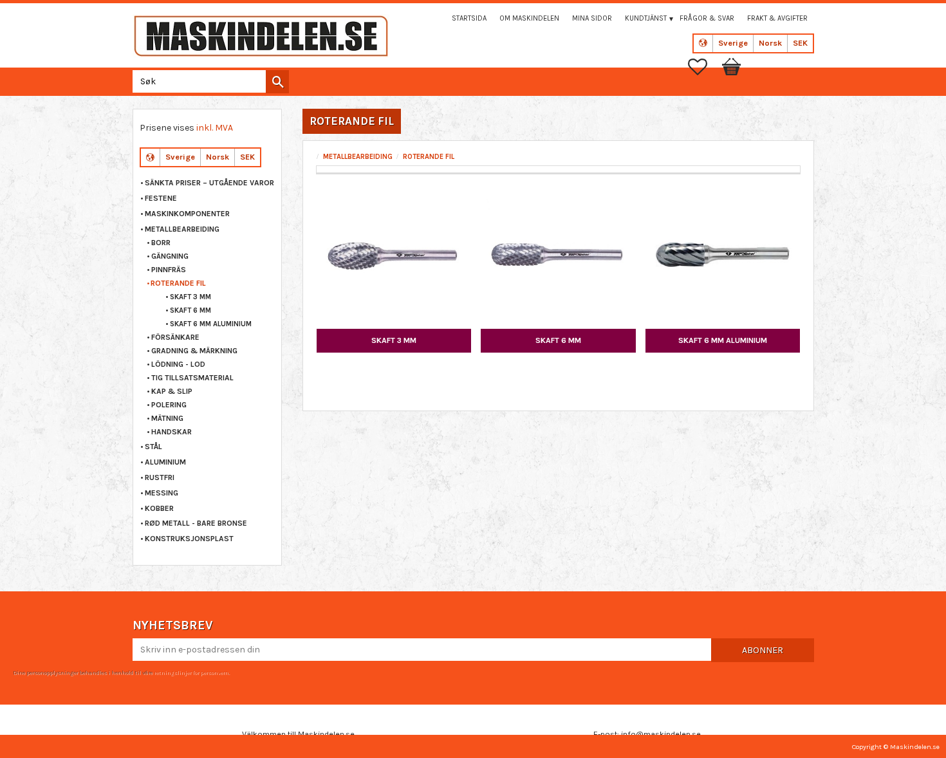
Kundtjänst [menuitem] (646, 18)
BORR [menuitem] (161, 242)
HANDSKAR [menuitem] (171, 431)
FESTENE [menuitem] (161, 198)
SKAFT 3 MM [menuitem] (190, 297)
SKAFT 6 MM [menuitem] (190, 310)
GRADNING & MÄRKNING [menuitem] (194, 350)
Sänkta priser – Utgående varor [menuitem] (209, 182)
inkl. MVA (214, 127)
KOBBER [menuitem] (159, 508)
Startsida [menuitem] (469, 18)
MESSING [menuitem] (161, 492)
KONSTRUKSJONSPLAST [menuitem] (189, 538)
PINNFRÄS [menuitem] (168, 269)
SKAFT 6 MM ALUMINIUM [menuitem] (211, 324)
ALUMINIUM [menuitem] (165, 462)
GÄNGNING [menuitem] (170, 256)
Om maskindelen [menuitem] (529, 18)
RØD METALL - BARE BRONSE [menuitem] (196, 523)
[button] (704, 67)
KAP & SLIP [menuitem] (171, 391)
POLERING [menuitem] (169, 404)
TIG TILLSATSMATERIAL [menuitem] (192, 377)
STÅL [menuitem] (153, 446)
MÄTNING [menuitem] (167, 418)
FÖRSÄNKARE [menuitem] (175, 337)
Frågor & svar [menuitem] (707, 18)
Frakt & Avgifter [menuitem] (777, 18)
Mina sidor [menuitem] (592, 18)
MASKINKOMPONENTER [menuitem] (187, 213)
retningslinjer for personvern (191, 672)
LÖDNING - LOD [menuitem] (178, 364)
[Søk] (277, 81)
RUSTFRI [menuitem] (159, 477)
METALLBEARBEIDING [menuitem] (182, 229)
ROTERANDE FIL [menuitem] (178, 283)
